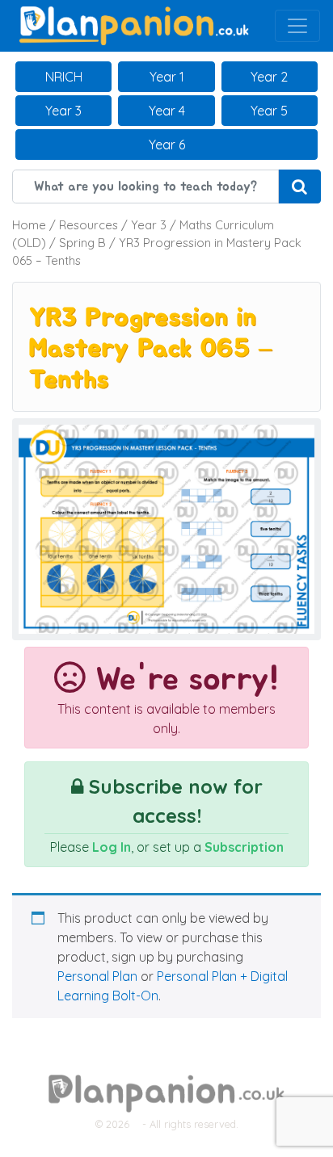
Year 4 (167, 111)
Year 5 (269, 111)
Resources (88, 225)
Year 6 (167, 144)
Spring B (82, 242)
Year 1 (167, 77)
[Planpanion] (134, 24)
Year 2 (269, 77)
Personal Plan (97, 976)
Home (29, 225)
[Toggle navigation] (297, 26)
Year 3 (63, 111)
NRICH (63, 77)
